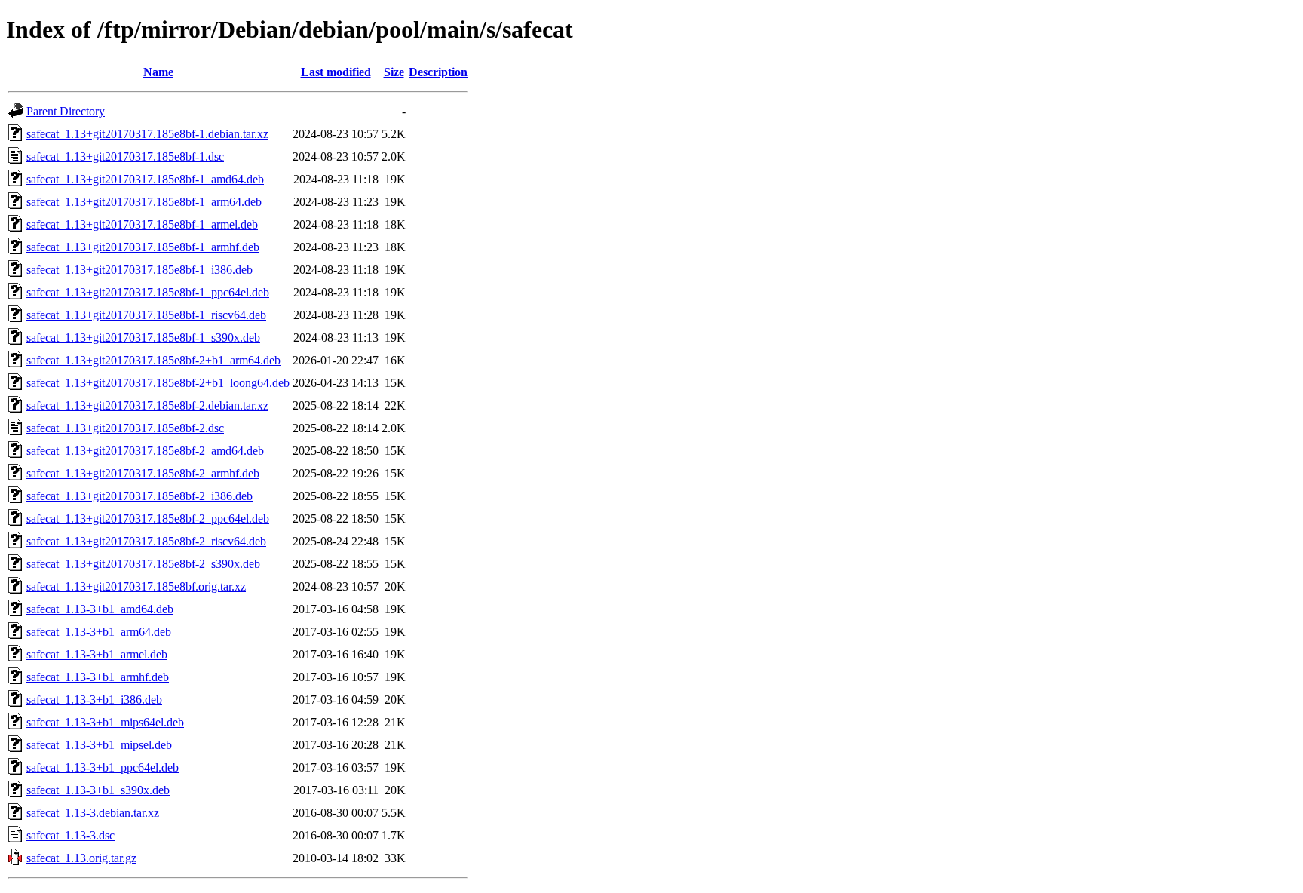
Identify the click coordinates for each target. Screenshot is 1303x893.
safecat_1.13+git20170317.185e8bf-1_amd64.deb (145, 179)
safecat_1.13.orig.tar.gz (81, 858)
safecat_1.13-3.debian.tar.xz (92, 812)
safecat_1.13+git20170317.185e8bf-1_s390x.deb (143, 337)
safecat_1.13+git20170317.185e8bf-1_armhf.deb (142, 247)
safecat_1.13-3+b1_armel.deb (96, 654)
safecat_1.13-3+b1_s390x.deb (98, 790)
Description (438, 72)
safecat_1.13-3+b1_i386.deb (94, 699)
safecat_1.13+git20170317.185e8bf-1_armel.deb (142, 224)
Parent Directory (65, 111)
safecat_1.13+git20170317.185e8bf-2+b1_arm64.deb (153, 360)
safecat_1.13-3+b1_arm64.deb (98, 631)
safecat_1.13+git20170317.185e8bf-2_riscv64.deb (146, 541)
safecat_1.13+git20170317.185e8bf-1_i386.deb (139, 269)
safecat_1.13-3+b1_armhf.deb (97, 677)
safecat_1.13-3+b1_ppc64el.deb (102, 767)
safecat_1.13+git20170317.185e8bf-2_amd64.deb (145, 450)
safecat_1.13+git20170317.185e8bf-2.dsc (125, 428)
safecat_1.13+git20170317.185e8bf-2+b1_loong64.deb (158, 382)
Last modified (336, 72)
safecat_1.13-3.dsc (70, 835)
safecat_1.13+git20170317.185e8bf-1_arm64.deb (144, 201)
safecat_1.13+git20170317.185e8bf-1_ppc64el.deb (147, 292)
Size (394, 72)
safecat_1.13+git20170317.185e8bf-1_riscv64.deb (146, 314)
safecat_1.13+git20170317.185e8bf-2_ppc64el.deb (147, 518)
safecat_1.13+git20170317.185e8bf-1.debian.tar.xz (147, 133)
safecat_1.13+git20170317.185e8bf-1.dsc (125, 156)
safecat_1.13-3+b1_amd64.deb (99, 609)
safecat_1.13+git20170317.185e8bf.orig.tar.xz (136, 586)
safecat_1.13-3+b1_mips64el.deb (105, 722)
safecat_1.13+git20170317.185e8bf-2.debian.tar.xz (147, 405)
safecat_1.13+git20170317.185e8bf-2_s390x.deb (143, 563)
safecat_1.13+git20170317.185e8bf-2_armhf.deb (142, 473)
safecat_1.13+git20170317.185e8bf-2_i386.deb (139, 495)
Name (158, 72)
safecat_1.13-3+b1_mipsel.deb (99, 744)
